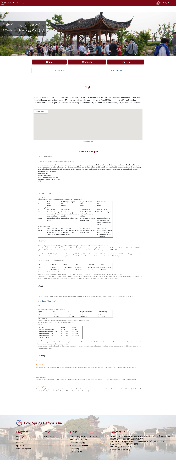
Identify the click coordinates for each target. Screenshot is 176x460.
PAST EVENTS (57, 9)
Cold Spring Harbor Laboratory (83, 436)
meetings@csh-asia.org (120, 449)
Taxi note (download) (47, 301)
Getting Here (48, 436)
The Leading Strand (78, 439)
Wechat (73, 448)
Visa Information (116, 70)
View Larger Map (88, 141)
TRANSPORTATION (45, 9)
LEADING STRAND (69, 9)
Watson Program (23, 448)
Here (41, 181)
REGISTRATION (32, 9)
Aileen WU (114, 250)
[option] (88, 34)
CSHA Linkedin (76, 451)
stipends (80, 9)
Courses (125, 62)
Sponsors (20, 445)
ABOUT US (96, 9)
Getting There (59, 70)
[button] (13, 34)
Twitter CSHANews (78, 445)
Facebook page (76, 442)
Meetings (87, 62)
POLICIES (88, 9)
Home (49, 62)
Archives (19, 442)
